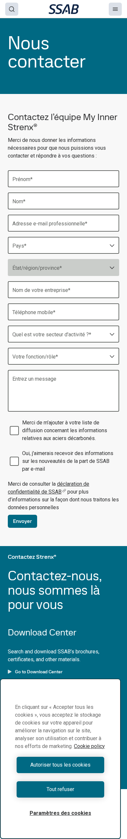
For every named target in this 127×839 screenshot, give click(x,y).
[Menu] (115, 9)
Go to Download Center (39, 672)
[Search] (11, 9)
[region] (60, 759)
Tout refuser (60, 789)
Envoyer (22, 521)
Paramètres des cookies (60, 813)
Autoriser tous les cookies (60, 765)
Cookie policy (89, 746)
